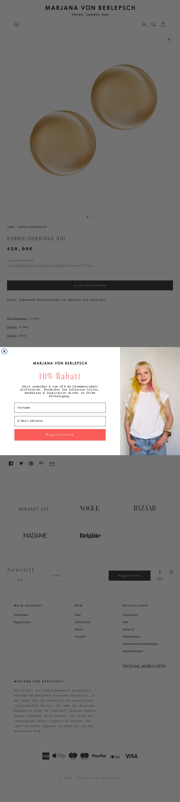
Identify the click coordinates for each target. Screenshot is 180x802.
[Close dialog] (4, 351)
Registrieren (60, 435)
